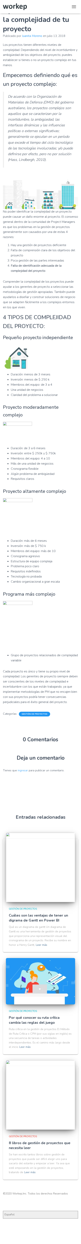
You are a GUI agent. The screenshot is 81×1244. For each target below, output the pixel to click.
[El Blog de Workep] (16, 6)
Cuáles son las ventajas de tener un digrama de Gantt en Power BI (38, 918)
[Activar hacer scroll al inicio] (73, 1236)
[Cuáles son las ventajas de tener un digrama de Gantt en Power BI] (40, 867)
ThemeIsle (56, 1235)
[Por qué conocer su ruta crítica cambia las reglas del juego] (40, 981)
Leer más (41, 945)
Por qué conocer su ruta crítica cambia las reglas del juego (34, 1020)
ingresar (23, 770)
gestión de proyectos (34, 714)
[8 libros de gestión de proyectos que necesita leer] (40, 1095)
